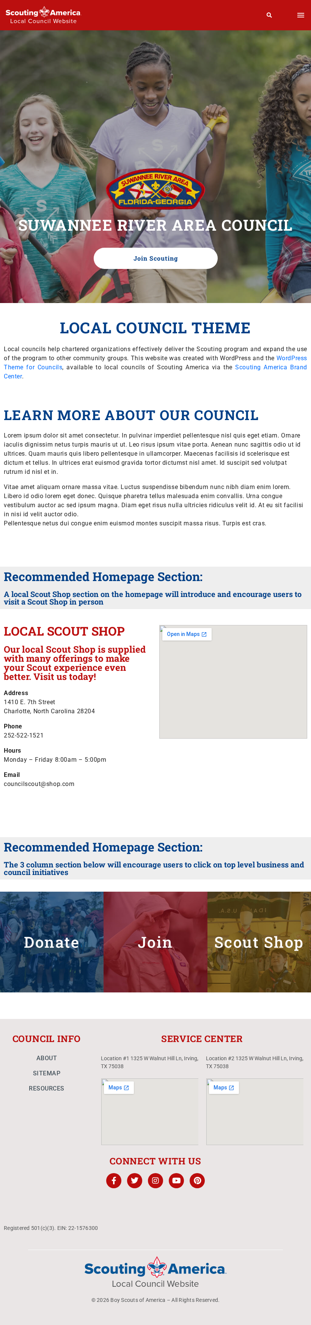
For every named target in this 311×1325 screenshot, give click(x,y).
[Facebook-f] (113, 1180)
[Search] (269, 15)
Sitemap (47, 1073)
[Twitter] (134, 1180)
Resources (46, 1088)
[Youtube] (176, 1180)
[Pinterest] (197, 1180)
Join (155, 942)
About (46, 1058)
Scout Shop (259, 942)
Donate (52, 942)
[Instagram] (155, 1180)
